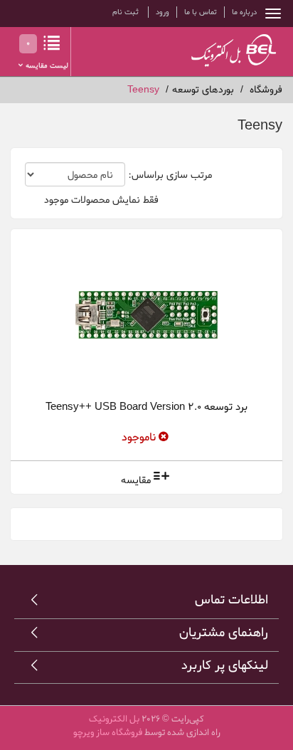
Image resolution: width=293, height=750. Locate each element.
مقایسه (136, 480)
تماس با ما (200, 12)
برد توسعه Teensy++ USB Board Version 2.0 (146, 407)
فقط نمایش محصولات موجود (101, 201)
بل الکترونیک (114, 719)
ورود (162, 12)
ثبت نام (125, 12)
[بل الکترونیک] (219, 50)
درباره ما (244, 12)
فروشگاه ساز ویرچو (107, 732)
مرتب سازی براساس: (170, 176)
